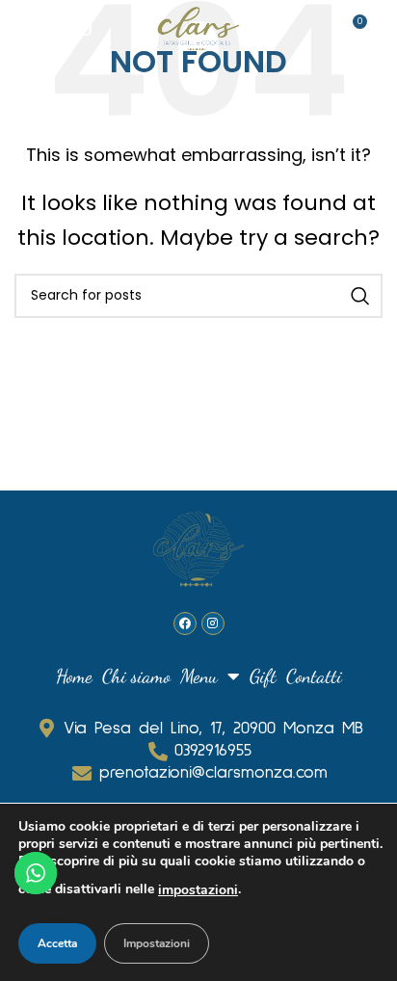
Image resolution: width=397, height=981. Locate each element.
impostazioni (198, 890)
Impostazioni (156, 943)
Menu (199, 676)
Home (74, 676)
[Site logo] (198, 26)
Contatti (314, 676)
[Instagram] (213, 623)
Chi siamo (136, 676)
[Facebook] (185, 623)
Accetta (57, 943)
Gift (263, 676)
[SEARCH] (360, 296)
